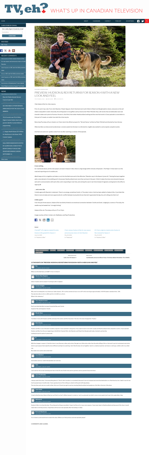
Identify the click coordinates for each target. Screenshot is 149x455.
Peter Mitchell (119, 250)
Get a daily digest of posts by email (12, 29)
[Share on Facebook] (36, 220)
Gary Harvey (61, 250)
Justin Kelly (89, 250)
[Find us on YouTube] (9, 50)
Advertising (130, 21)
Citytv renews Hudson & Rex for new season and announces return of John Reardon (13, 61)
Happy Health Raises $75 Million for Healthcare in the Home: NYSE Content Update (13, 134)
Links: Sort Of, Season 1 (70, 256)
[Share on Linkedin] (48, 220)
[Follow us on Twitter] (5, 50)
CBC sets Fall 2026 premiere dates (14, 73)
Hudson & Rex (44, 89)
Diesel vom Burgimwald (42, 250)
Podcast (118, 21)
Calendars (96, 21)
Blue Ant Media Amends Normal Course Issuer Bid (12, 98)
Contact (108, 21)
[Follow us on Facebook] (1, 50)
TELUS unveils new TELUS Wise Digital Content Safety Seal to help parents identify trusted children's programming (12, 121)
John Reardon (79, 250)
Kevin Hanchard (98, 250)
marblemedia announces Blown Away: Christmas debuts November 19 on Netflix (108, 256)
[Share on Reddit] (44, 220)
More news (4, 159)
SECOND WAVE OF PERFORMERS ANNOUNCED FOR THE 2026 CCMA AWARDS (13, 108)
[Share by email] (52, 220)
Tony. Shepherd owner (41, 300)
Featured (37, 89)
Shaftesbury (39, 252)
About (86, 21)
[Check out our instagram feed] (13, 50)
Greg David (50, 99)
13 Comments (59, 99)
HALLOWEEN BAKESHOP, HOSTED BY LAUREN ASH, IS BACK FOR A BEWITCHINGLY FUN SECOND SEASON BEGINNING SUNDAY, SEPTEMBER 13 (13, 148)
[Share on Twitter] (40, 220)
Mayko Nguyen (109, 250)
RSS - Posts (4, 44)
